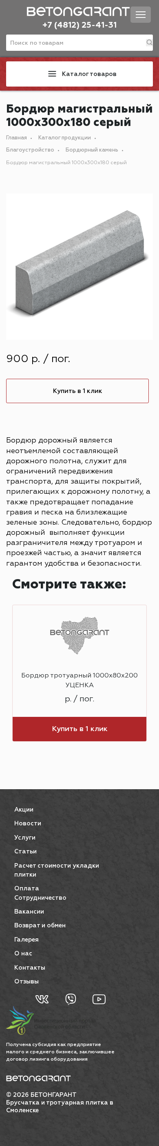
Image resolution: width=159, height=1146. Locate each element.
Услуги (24, 838)
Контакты (29, 968)
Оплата (26, 889)
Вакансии (29, 912)
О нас (23, 954)
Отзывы (26, 982)
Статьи (25, 852)
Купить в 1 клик (77, 391)
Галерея (26, 940)
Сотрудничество (40, 898)
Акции (23, 810)
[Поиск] (149, 42)
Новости (27, 823)
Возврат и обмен (40, 925)
